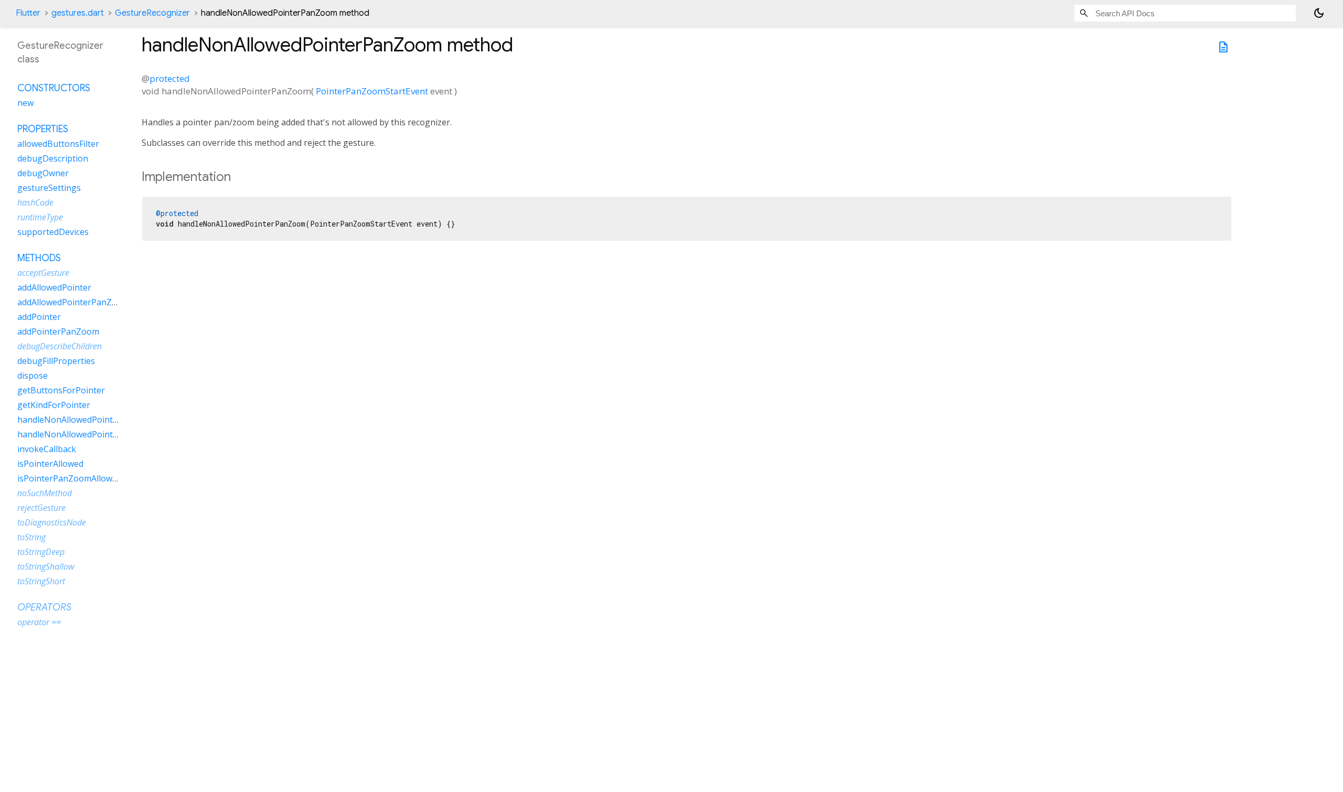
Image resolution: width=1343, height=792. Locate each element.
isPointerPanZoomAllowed (69, 478)
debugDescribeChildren (59, 346)
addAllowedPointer (54, 287)
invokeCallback (46, 449)
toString (31, 537)
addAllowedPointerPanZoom (73, 302)
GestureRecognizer (152, 13)
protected (170, 78)
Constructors (53, 88)
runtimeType (40, 217)
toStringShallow (45, 566)
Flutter (28, 13)
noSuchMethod (44, 493)
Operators (44, 607)
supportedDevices (53, 232)
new (25, 103)
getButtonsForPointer (61, 390)
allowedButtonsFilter (58, 143)
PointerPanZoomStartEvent (372, 91)
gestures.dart (77, 13)
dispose (32, 375)
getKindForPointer (53, 405)
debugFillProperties (56, 361)
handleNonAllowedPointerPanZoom (88, 434)
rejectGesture (41, 507)
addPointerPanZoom (58, 331)
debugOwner (43, 173)
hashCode (35, 202)
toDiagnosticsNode (51, 522)
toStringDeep (41, 552)
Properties (42, 129)
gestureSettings (49, 188)
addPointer (39, 317)
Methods (39, 258)
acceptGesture (43, 273)
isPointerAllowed (50, 463)
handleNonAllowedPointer (69, 419)
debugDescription (52, 158)
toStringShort (41, 581)
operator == (39, 622)
